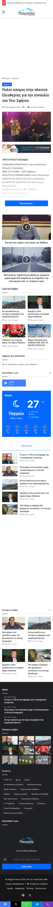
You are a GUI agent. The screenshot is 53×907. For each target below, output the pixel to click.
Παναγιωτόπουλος (26, 803)
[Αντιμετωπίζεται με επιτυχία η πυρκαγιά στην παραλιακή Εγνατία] (13, 302)
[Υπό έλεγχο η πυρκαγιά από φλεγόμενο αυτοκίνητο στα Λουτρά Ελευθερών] (10, 509)
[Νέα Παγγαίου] (27, 12)
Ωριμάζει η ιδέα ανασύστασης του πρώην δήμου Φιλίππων (38, 314)
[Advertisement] (26, 47)
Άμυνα (27, 780)
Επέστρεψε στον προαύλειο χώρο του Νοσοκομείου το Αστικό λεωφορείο (34, 470)
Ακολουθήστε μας (10, 821)
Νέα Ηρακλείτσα (11, 799)
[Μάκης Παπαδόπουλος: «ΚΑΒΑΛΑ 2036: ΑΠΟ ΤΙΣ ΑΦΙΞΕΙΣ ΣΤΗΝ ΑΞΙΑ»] (39, 330)
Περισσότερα (26, 203)
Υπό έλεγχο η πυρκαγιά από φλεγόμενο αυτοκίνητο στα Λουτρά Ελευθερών (35, 508)
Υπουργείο (28, 808)
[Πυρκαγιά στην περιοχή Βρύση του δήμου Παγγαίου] (13, 330)
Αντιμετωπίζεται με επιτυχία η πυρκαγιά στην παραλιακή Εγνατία (13, 314)
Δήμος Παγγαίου (10, 789)
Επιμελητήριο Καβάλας (30, 789)
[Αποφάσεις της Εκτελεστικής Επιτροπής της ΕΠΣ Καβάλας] (26, 760)
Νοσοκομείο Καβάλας (30, 799)
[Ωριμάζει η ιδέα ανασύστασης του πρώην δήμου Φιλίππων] (39, 302)
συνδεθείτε (32, 364)
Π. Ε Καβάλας (9, 803)
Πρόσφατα (26, 445)
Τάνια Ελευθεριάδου (12, 808)
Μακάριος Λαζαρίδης (39, 794)
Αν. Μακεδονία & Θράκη (13, 784)
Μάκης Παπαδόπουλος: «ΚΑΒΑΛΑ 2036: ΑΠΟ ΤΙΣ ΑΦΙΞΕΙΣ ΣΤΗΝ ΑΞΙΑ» (38, 342)
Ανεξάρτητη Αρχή (34, 784)
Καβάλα (15, 78)
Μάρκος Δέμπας (20, 794)
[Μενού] (3, 13)
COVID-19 (8, 780)
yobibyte (44, 884)
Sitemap (29, 888)
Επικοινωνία (40, 888)
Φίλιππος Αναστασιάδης (13, 813)
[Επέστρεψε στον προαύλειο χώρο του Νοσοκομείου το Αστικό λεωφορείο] (10, 471)
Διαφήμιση (19, 888)
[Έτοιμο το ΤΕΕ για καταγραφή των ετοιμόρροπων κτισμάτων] (10, 458)
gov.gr (18, 780)
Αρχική (7, 78)
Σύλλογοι (41, 803)
